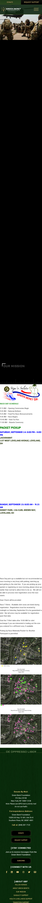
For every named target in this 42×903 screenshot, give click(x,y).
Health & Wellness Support (21, 899)
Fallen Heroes (21, 885)
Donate (10, 2)
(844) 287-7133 (24, 825)
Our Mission (21, 892)
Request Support (31, 2)
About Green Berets (21, 888)
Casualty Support (21, 895)
